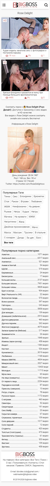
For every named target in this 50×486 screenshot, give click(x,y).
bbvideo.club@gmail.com (27, 471)
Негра (17, 211)
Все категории (22, 460)
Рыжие (7, 211)
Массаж (17, 232)
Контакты (33, 463)
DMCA (28, 465)
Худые (25, 211)
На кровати (20, 216)
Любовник (36, 201)
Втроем (25, 201)
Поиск (43, 460)
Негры (34, 211)
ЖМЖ (7, 206)
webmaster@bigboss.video (25, 474)
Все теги (8, 242)
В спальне (40, 232)
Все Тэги (35, 460)
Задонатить (38, 465)
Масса (7, 232)
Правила (20, 465)
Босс (38, 237)
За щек (30, 237)
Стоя (6, 201)
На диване (34, 206)
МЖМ (32, 216)
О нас (8, 463)
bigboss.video (31, 479)
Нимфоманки (19, 206)
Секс (15, 196)
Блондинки (25, 196)
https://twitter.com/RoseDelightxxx (28, 184)
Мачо (35, 227)
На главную (8, 460)
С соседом (9, 237)
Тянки (7, 196)
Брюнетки (39, 196)
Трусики (28, 232)
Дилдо (20, 237)
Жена (21, 222)
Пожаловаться (20, 463)
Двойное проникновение (17, 227)
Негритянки (10, 221)
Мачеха (8, 216)
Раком (15, 201)
